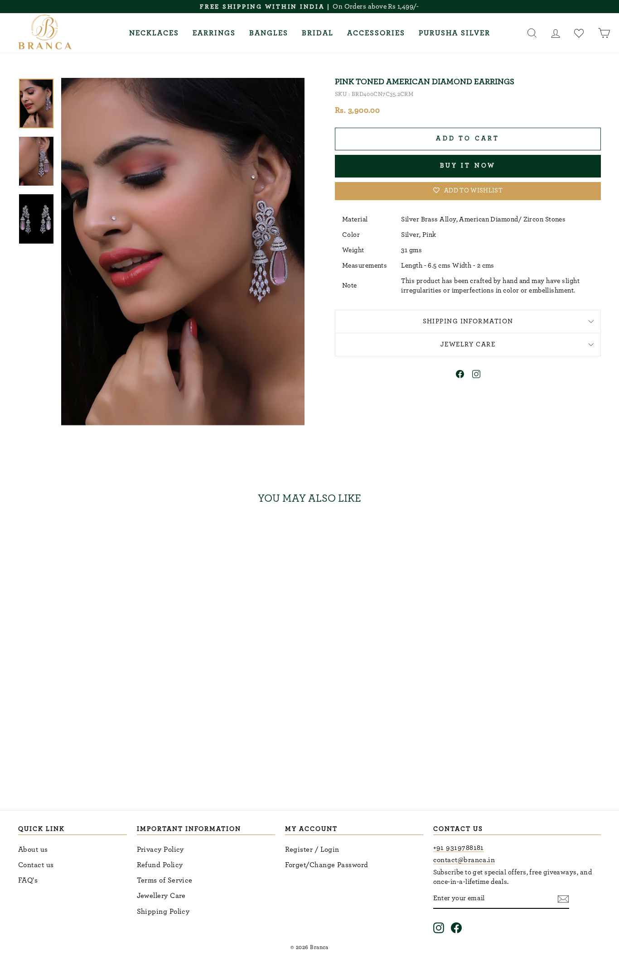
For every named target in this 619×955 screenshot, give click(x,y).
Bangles (268, 33)
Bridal (318, 33)
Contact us (36, 865)
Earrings (214, 33)
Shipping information (468, 321)
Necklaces (154, 33)
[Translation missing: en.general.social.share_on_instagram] (476, 376)
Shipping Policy (163, 911)
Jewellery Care (161, 895)
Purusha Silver (454, 33)
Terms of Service (165, 880)
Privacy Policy (160, 849)
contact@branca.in (464, 860)
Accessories (376, 33)
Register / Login (312, 849)
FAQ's (28, 880)
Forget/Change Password (326, 865)
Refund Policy (160, 865)
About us (33, 849)
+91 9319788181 (458, 847)
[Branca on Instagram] (438, 928)
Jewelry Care (467, 344)
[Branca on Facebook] (456, 928)
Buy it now (468, 166)
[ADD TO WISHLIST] (145, 538)
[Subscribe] (563, 899)
